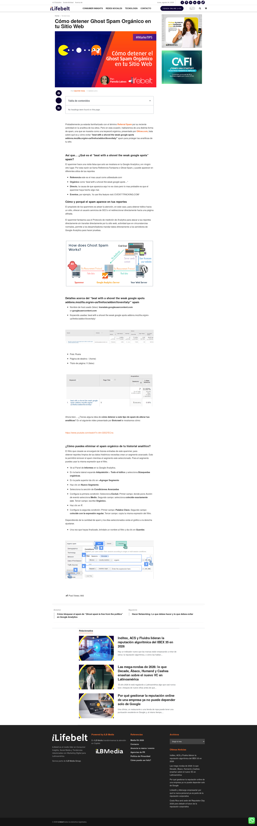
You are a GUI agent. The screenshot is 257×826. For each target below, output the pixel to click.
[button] (59, 93)
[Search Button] (200, 8)
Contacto (146, 8)
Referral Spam (124, 124)
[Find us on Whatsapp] (199, 2)
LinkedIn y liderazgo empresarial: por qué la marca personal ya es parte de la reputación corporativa (186, 793)
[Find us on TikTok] (203, 2)
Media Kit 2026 (137, 740)
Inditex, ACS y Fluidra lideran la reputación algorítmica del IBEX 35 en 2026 (145, 642)
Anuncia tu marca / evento (142, 748)
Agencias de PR (138, 752)
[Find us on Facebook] (182, 2)
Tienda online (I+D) (171, 8)
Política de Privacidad (140, 756)
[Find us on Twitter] (186, 2)
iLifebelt (61, 822)
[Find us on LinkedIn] (194, 2)
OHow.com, (142, 131)
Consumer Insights (93, 8)
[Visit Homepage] (60, 8)
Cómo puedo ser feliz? (141, 760)
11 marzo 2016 (91, 91)
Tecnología (131, 8)
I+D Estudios (56, 2)
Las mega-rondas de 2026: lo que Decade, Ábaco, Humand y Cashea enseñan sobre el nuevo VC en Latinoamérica (143, 673)
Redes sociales (114, 8)
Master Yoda (79, 91)
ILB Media (98, 740)
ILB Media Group (73, 760)
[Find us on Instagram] (190, 2)
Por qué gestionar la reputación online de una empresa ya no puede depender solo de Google (146, 699)
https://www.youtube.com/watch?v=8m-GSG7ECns (89, 432)
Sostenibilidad (68, 2)
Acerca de (78, 2)
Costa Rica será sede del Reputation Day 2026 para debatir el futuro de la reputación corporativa (187, 803)
